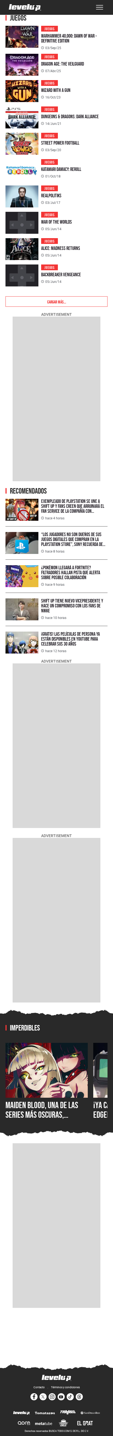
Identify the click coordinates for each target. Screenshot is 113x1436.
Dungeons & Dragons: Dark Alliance (70, 116)
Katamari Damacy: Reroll (61, 169)
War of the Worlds (56, 222)
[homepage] (25, 7)
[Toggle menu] (99, 7)
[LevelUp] (21, 1413)
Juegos (49, 28)
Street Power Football (60, 143)
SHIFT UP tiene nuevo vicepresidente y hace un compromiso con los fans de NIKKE (72, 606)
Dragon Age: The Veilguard (62, 64)
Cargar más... (56, 301)
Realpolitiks (51, 195)
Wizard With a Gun (55, 90)
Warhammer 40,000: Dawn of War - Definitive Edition (69, 38)
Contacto (39, 1387)
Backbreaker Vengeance (61, 274)
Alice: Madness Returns (60, 248)
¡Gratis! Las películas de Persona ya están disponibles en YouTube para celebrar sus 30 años (70, 639)
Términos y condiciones (65, 1387)
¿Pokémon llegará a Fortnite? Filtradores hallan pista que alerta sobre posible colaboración (70, 572)
